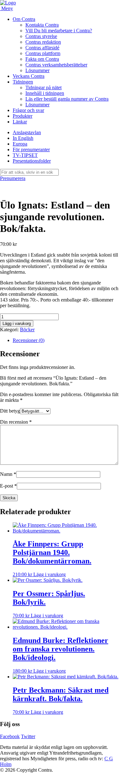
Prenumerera (12, 178)
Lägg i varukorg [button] (49, 574)
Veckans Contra (28, 76)
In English (23, 138)
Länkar (20, 121)
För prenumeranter (31, 149)
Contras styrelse (41, 36)
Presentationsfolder (32, 161)
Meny (7, 8)
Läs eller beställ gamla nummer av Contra (67, 99)
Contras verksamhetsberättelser (56, 64)
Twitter (28, 736)
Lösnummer (37, 70)
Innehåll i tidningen (44, 93)
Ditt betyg (10, 411)
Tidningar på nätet (43, 87)
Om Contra (24, 19)
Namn (8, 474)
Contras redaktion (43, 42)
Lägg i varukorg (17, 323)
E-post (8, 486)
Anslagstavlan (27, 132)
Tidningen (23, 81)
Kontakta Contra (42, 25)
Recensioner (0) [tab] (28, 340)
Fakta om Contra (42, 59)
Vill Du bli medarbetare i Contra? (58, 30)
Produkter (22, 116)
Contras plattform (42, 53)
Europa (20, 143)
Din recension (16, 422)
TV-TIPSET (25, 155)
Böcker (27, 329)
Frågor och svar (28, 110)
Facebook (10, 736)
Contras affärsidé (42, 47)
